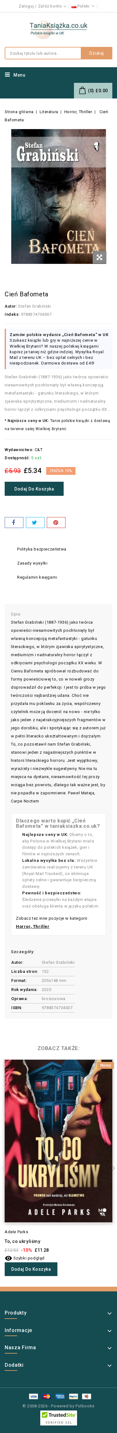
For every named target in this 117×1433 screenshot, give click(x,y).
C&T (39, 449)
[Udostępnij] (14, 522)
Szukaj (96, 53)
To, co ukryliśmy (23, 1241)
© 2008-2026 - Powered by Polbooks (58, 1406)
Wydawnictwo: (19, 449)
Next (111, 1168)
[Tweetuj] (35, 522)
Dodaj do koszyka (34, 488)
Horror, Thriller (33, 926)
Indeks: (12, 314)
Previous (6, 1168)
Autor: (11, 306)
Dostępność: (17, 457)
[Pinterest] (56, 522)
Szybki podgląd (25, 1258)
